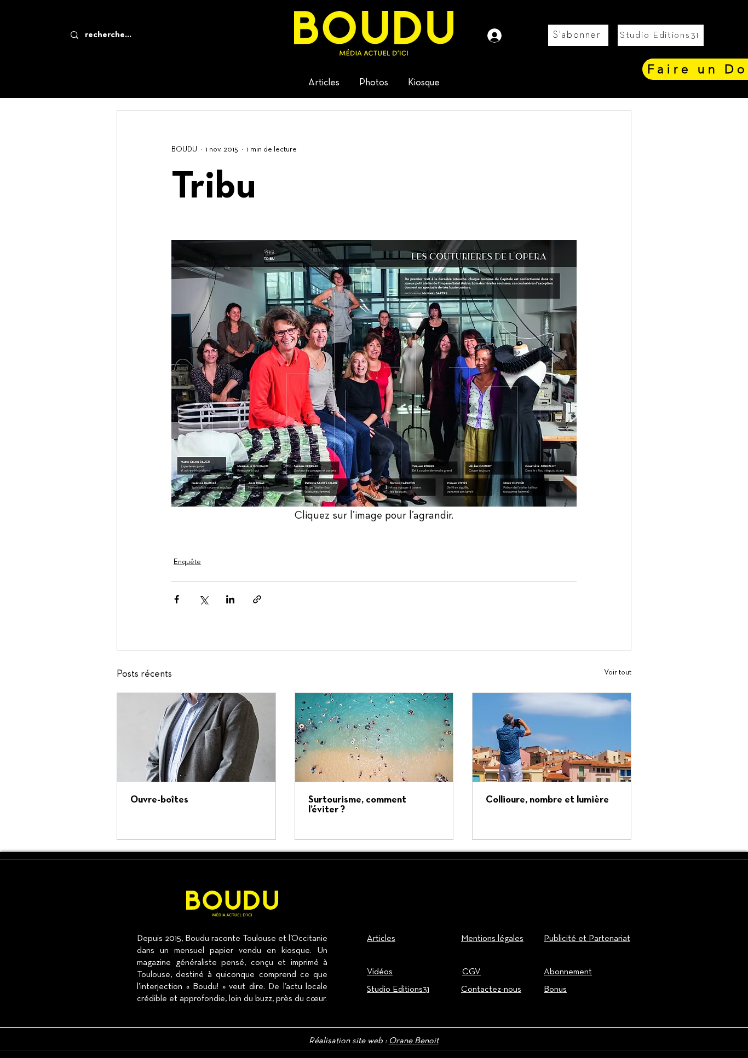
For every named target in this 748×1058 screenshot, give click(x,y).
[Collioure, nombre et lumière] (552, 737)
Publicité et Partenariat (587, 939)
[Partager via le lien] (257, 599)
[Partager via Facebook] (176, 599)
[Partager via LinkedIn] (230, 599)
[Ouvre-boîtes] (196, 737)
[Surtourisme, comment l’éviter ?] (374, 737)
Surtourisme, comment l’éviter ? (357, 805)
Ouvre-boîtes (159, 800)
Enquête (187, 562)
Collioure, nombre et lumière (547, 800)
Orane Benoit (414, 1041)
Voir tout (617, 672)
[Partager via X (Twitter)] (203, 599)
